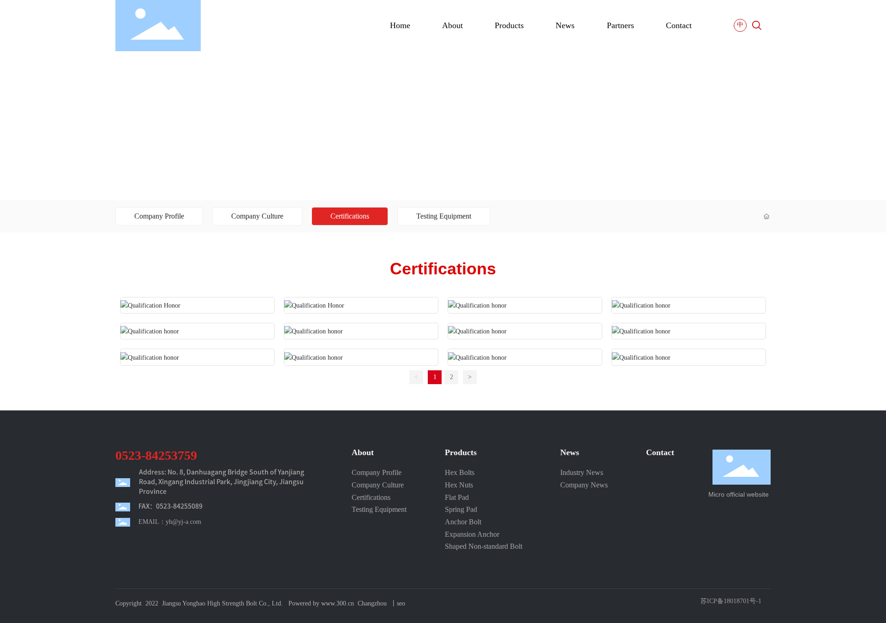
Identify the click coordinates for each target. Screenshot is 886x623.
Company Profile (159, 216)
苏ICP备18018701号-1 (730, 601)
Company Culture (257, 216)
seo (401, 603)
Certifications (349, 216)
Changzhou (372, 603)
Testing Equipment (443, 216)
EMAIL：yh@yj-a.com (169, 521)
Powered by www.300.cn (321, 603)
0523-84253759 (156, 455)
